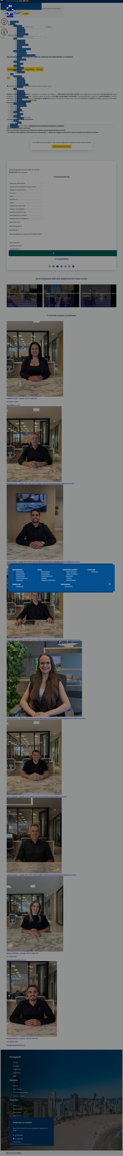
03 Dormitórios (20, 576)
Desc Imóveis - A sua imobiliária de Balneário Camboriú (10, 10)
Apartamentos (17, 570)
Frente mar (91, 570)
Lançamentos (65, 584)
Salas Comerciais (71, 572)
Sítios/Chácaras (71, 580)
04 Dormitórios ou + (22, 578)
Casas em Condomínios (48, 580)
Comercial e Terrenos (70, 570)
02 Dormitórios (20, 574)
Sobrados (44, 578)
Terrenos (69, 578)
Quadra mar (16, 584)
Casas (39, 570)
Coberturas (19, 580)
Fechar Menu (110, 584)
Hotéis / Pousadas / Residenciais (72, 575)
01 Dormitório (20, 572)
